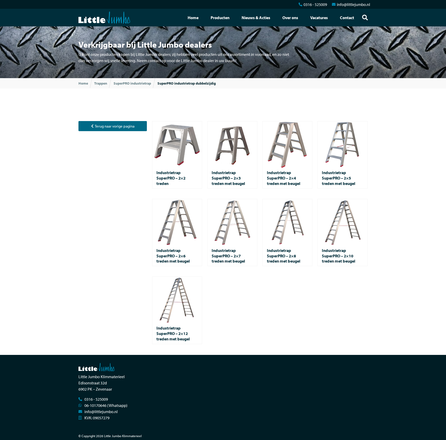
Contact (347, 17)
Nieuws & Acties (256, 17)
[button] (365, 17)
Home (193, 17)
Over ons (290, 17)
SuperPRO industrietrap (132, 83)
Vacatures (319, 17)
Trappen (100, 83)
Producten (220, 17)
